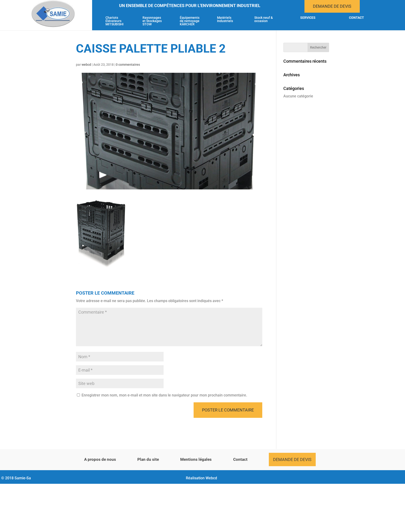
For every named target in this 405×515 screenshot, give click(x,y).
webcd (86, 64)
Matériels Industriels (225, 19)
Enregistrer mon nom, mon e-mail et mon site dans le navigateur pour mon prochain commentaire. (164, 395)
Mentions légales (196, 459)
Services (307, 17)
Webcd (211, 478)
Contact (356, 17)
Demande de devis (332, 6)
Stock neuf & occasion (263, 19)
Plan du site (148, 459)
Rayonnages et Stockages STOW (152, 21)
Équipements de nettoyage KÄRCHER (189, 21)
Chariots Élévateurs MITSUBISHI (114, 21)
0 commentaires (128, 64)
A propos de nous (100, 459)
